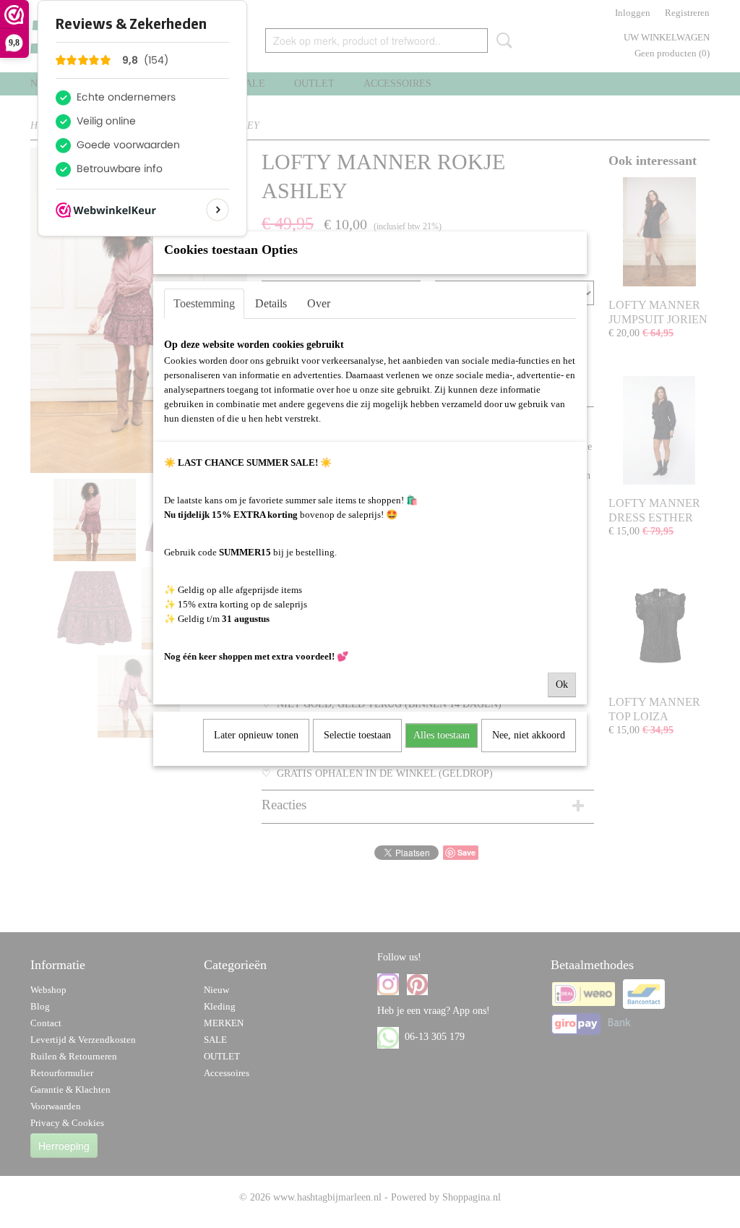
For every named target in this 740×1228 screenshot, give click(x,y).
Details (271, 303)
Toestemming (204, 303)
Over (318, 303)
